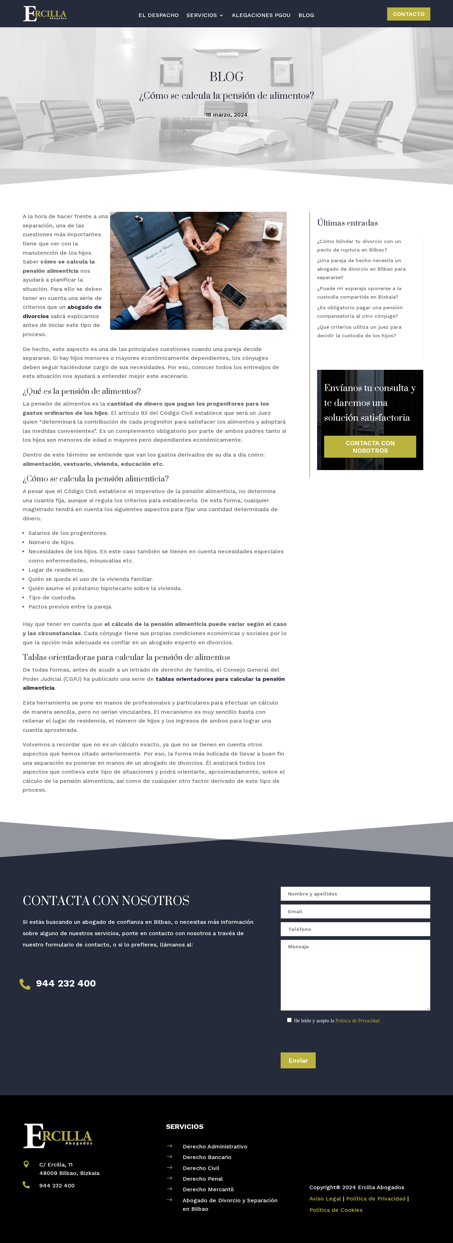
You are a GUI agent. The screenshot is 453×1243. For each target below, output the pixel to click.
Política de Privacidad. (358, 1020)
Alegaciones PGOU (261, 15)
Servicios (202, 15)
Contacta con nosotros (370, 446)
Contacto (409, 14)
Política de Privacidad (376, 1198)
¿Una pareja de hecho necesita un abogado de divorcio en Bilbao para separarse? (361, 269)
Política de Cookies (335, 1210)
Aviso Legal (325, 1198)
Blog (306, 15)
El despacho (158, 15)
